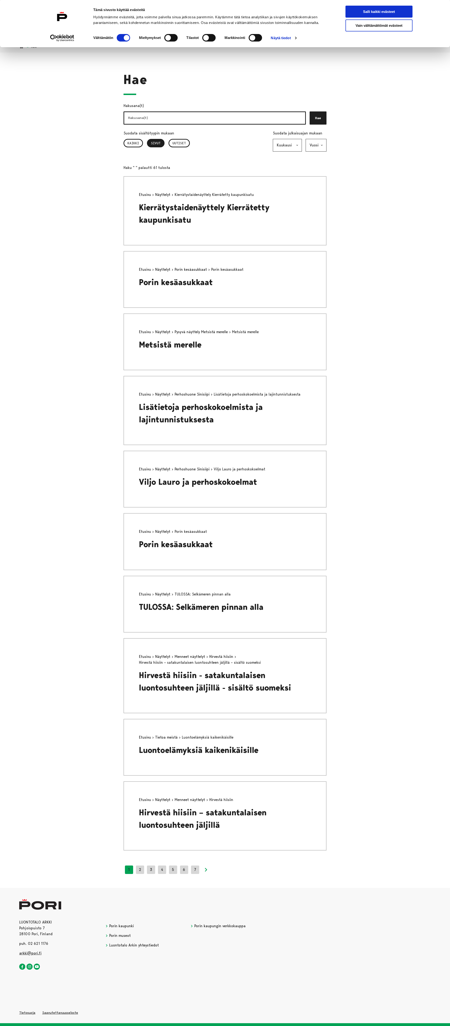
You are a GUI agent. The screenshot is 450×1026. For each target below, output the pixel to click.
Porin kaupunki (121, 926)
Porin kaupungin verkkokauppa (219, 926)
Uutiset (179, 143)
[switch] (171, 38)
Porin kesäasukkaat (191, 269)
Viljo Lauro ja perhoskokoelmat (198, 482)
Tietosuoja (27, 1013)
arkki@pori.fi (30, 953)
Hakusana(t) (134, 105)
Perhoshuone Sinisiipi (193, 394)
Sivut (158, 143)
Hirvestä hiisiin (221, 656)
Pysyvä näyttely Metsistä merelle (202, 332)
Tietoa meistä (167, 737)
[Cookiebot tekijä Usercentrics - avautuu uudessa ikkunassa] (62, 38)
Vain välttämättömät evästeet (379, 25)
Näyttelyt (163, 194)
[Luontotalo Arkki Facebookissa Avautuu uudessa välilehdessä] (22, 967)
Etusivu (145, 194)
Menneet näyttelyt (190, 656)
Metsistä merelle (170, 345)
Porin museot (119, 935)
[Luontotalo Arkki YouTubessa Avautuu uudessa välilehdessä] (37, 967)
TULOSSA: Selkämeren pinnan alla (201, 607)
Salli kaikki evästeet (379, 12)
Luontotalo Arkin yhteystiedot (133, 945)
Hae (318, 118)
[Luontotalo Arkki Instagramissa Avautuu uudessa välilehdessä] (29, 967)
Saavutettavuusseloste (60, 1013)
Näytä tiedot (281, 38)
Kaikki (133, 143)
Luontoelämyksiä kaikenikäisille (199, 750)
